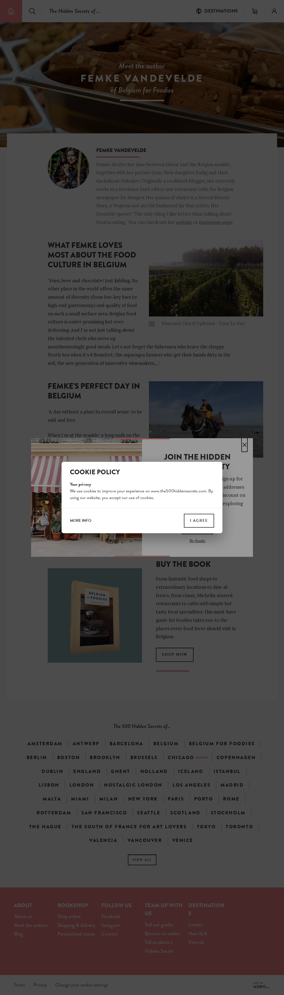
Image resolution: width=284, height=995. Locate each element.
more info (80, 520)
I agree (199, 520)
